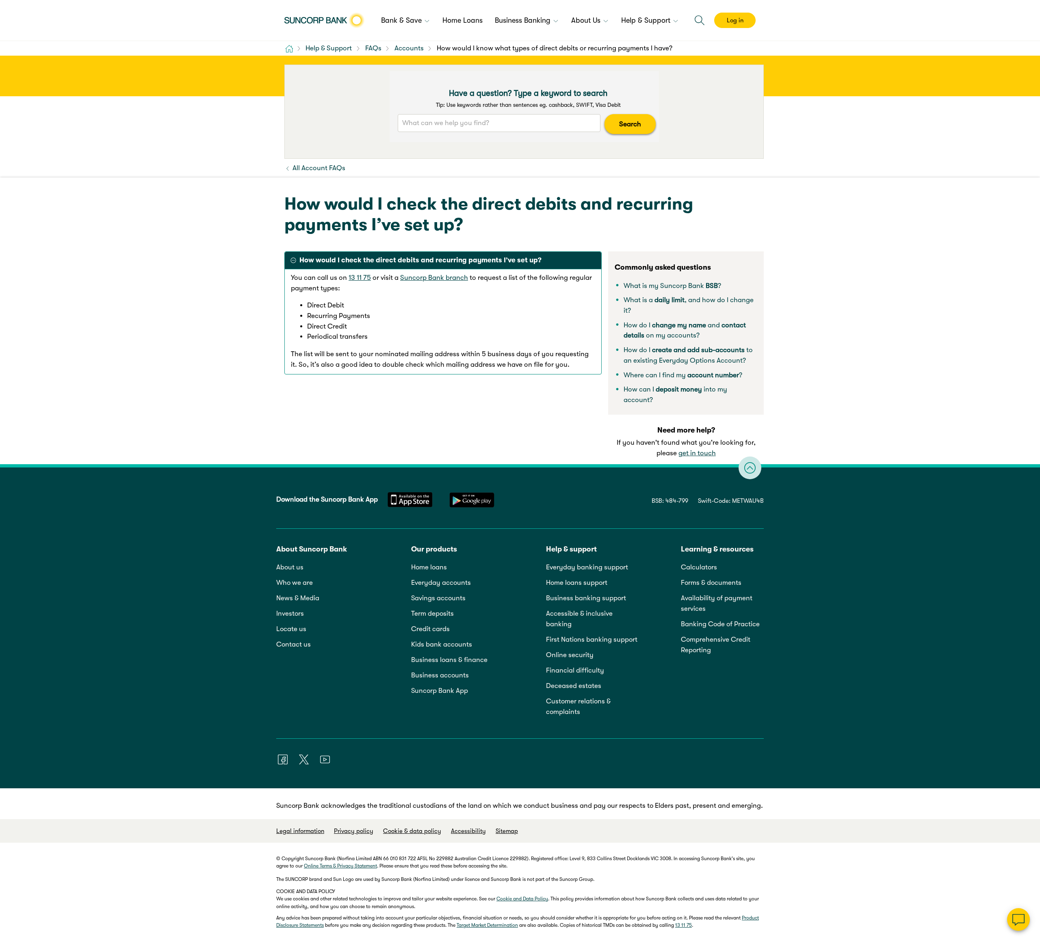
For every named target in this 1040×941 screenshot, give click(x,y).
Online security (570, 655)
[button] (699, 20)
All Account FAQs (318, 168)
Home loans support (576, 582)
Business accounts (440, 675)
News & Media (297, 598)
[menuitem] (405, 21)
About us (289, 567)
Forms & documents (711, 582)
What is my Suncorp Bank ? (672, 286)
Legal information (300, 831)
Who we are (294, 582)
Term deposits (432, 613)
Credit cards (430, 629)
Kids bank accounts (441, 644)
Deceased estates (573, 686)
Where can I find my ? (683, 375)
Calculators (699, 567)
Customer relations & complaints (578, 706)
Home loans (429, 567)
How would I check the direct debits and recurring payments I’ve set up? (420, 260)
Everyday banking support (587, 567)
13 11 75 (360, 277)
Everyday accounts (441, 582)
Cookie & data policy (412, 831)
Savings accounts (438, 598)
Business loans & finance (449, 660)
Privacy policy (353, 831)
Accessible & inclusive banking (579, 619)
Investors (290, 613)
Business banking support (586, 598)
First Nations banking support (591, 639)
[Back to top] (750, 468)
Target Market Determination (487, 925)
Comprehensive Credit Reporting (715, 645)
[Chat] (1018, 919)
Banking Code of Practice (720, 624)
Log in (735, 20)
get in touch (697, 453)
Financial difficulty (575, 670)
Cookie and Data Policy (522, 899)
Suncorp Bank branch (434, 277)
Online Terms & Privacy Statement (340, 866)
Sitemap (507, 831)
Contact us (293, 644)
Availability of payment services (716, 603)
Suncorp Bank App (439, 690)
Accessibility (468, 831)
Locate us (291, 629)
